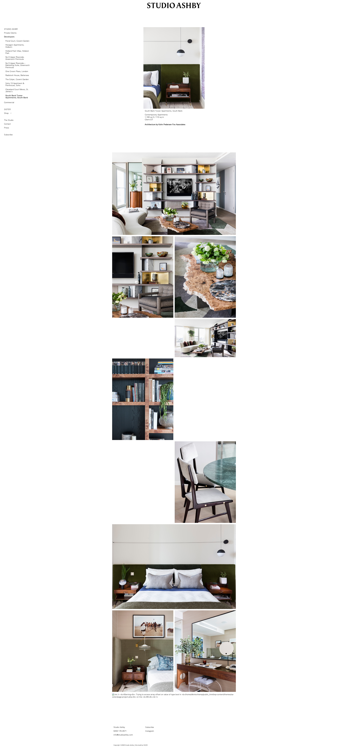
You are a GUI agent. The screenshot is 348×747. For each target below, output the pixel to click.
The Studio (8, 120)
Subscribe (8, 134)
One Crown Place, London (16, 71)
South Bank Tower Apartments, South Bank (16, 97)
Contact (7, 124)
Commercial (9, 102)
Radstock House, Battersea (17, 75)
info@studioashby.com (123, 735)
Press (6, 127)
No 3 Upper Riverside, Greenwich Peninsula (14, 58)
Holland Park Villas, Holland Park (17, 52)
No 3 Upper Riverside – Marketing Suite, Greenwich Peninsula (17, 65)
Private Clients (10, 33)
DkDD (146, 745)
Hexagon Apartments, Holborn (14, 46)
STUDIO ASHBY (11, 29)
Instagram (149, 731)
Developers (9, 36)
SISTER (7, 109)
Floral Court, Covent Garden (17, 41)
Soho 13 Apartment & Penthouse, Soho (14, 84)
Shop (6, 113)
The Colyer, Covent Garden (17, 79)
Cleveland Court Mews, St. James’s (17, 90)
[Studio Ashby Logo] (174, 4)
